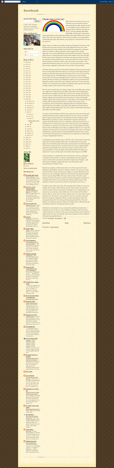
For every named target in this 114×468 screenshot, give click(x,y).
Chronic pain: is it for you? (53, 19)
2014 (26, 88)
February (29, 133)
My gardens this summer (32, 299)
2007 (26, 139)
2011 (26, 94)
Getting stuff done (30, 177)
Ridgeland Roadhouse (31, 443)
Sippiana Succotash (31, 441)
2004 (26, 146)
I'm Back (28, 340)
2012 (26, 92)
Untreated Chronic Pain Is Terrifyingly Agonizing (32, 359)
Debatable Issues (30, 316)
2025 (26, 64)
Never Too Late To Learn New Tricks (32, 417)
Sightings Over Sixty (31, 315)
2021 (26, 73)
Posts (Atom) (54, 227)
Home (66, 223)
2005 (26, 144)
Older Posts (87, 223)
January (29, 135)
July (28, 112)
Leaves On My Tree (31, 203)
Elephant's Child (30, 301)
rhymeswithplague (31, 240)
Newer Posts (46, 223)
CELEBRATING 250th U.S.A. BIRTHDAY (31, 269)
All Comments (30, 55)
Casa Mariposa (30, 376)
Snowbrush (31, 10)
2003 (26, 148)
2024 (26, 66)
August (29, 110)
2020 (26, 75)
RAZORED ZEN (30, 327)
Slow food (28, 431)
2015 (26, 86)
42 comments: (58, 218)
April (28, 129)
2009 (26, 99)
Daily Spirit (29, 372)
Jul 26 (30, 114)
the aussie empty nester (32, 175)
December (30, 101)
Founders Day (29, 255)
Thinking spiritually (31, 254)
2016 (26, 84)
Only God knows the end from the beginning (32, 242)
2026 (26, 62)
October (29, 105)
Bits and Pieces (30, 415)
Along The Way (30, 267)
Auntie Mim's (29, 429)
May (28, 126)
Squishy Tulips (30, 229)
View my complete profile (30, 168)
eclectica (28, 217)
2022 (26, 71)
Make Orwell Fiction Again (33, 409)
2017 (26, 81)
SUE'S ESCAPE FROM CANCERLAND (32, 296)
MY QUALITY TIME (32, 338)
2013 (26, 90)
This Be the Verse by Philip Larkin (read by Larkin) (32, 393)
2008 (26, 137)
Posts (27, 52)
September (30, 107)
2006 (26, 142)
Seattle (28, 230)
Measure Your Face (31, 205)
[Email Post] (64, 218)
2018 (26, 79)
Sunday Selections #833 (32, 303)
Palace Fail (29, 218)
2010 (26, 97)
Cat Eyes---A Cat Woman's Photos (30, 188)
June (28, 124)
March (29, 131)
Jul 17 (30, 116)
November (30, 103)
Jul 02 (30, 118)
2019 (26, 77)
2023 (26, 68)
